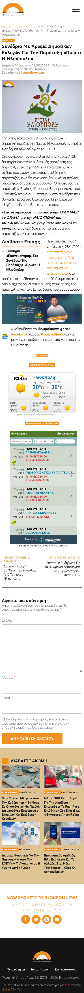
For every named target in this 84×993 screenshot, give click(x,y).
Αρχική (7, 26)
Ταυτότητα (16, 969)
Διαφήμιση (40, 969)
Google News (52, 334)
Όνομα (8, 677)
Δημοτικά (22, 26)
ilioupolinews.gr (31, 72)
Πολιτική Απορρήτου (18, 977)
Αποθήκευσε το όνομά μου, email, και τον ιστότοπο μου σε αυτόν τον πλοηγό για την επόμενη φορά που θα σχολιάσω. (36, 723)
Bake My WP (12, 989)
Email (7, 698)
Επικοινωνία (66, 969)
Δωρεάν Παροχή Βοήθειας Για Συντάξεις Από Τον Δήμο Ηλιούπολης (20, 568)
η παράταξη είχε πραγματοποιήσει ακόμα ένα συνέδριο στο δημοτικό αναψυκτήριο (63, 262)
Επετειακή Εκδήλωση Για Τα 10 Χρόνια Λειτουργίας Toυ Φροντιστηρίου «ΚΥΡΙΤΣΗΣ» (62, 566)
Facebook (19, 334)
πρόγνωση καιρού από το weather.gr (35, 414)
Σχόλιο (8, 620)
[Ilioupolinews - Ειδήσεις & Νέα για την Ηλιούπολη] (13, 9)
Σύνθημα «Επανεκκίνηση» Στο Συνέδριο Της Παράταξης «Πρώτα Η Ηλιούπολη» (23, 260)
